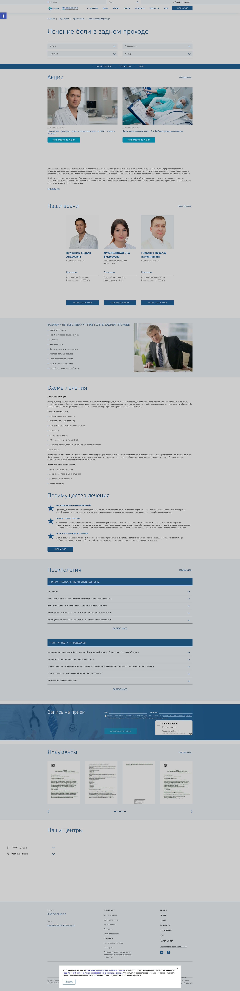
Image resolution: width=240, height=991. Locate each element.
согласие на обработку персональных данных (104, 971)
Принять (69, 982)
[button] (3, 15)
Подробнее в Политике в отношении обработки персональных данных (92, 973)
